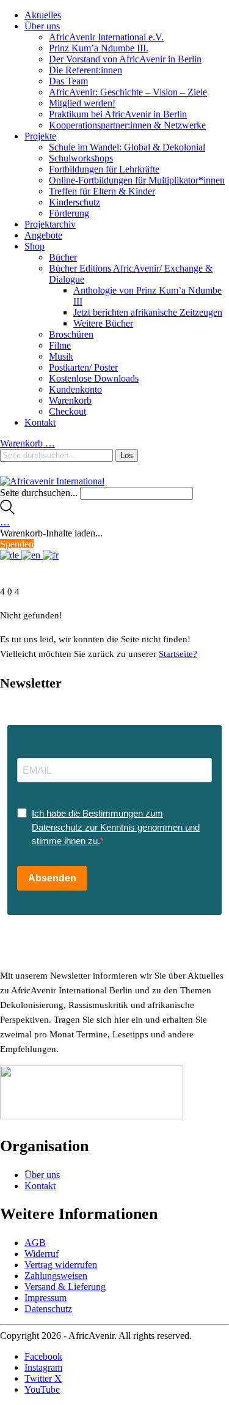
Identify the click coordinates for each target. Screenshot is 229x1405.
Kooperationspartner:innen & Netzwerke (127, 125)
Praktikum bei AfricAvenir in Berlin (118, 114)
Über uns (42, 26)
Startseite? (178, 654)
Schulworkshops (81, 158)
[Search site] (7, 511)
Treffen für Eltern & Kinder (102, 191)
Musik (61, 356)
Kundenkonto (75, 389)
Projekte (40, 136)
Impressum (45, 1297)
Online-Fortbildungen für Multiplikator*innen (137, 180)
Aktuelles (42, 15)
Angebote (43, 235)
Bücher (63, 257)
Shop (34, 246)
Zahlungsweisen (55, 1275)
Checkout (67, 411)
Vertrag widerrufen (60, 1264)
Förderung (69, 213)
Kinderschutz (74, 202)
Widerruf (41, 1253)
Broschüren (71, 334)
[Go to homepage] (52, 481)
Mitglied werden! (82, 103)
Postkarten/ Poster (83, 367)
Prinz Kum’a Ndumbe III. (98, 48)
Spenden (17, 544)
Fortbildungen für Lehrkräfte (104, 169)
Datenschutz (48, 1308)
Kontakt (40, 422)
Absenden (52, 878)
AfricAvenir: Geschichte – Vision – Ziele (128, 92)
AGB (35, 1242)
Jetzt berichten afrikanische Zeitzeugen (147, 312)
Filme (60, 345)
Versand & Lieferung (65, 1286)
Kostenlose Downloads (94, 378)
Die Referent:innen (85, 70)
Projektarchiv (50, 224)
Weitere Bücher (103, 323)
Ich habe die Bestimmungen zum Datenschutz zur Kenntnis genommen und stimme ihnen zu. (116, 827)
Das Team (68, 81)
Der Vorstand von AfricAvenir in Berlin (125, 59)
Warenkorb (70, 400)
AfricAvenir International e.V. (106, 37)
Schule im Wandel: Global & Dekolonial (127, 147)
